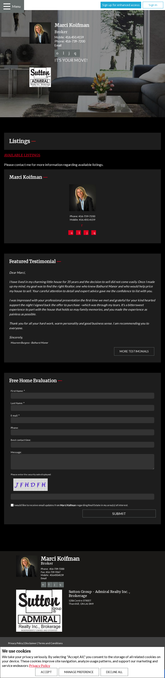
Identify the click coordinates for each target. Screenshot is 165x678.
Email (58, 45)
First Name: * (18, 390)
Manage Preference (78, 672)
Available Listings (22, 155)
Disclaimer (31, 643)
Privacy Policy (39, 665)
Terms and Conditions (50, 643)
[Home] (95, 78)
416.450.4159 (74, 37)
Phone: (14, 427)
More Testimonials (134, 351)
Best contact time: (21, 440)
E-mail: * (15, 415)
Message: (16, 452)
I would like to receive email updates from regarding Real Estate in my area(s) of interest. (71, 505)
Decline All (114, 672)
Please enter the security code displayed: (31, 474)
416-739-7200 (75, 41)
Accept (46, 672)
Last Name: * (17, 403)
